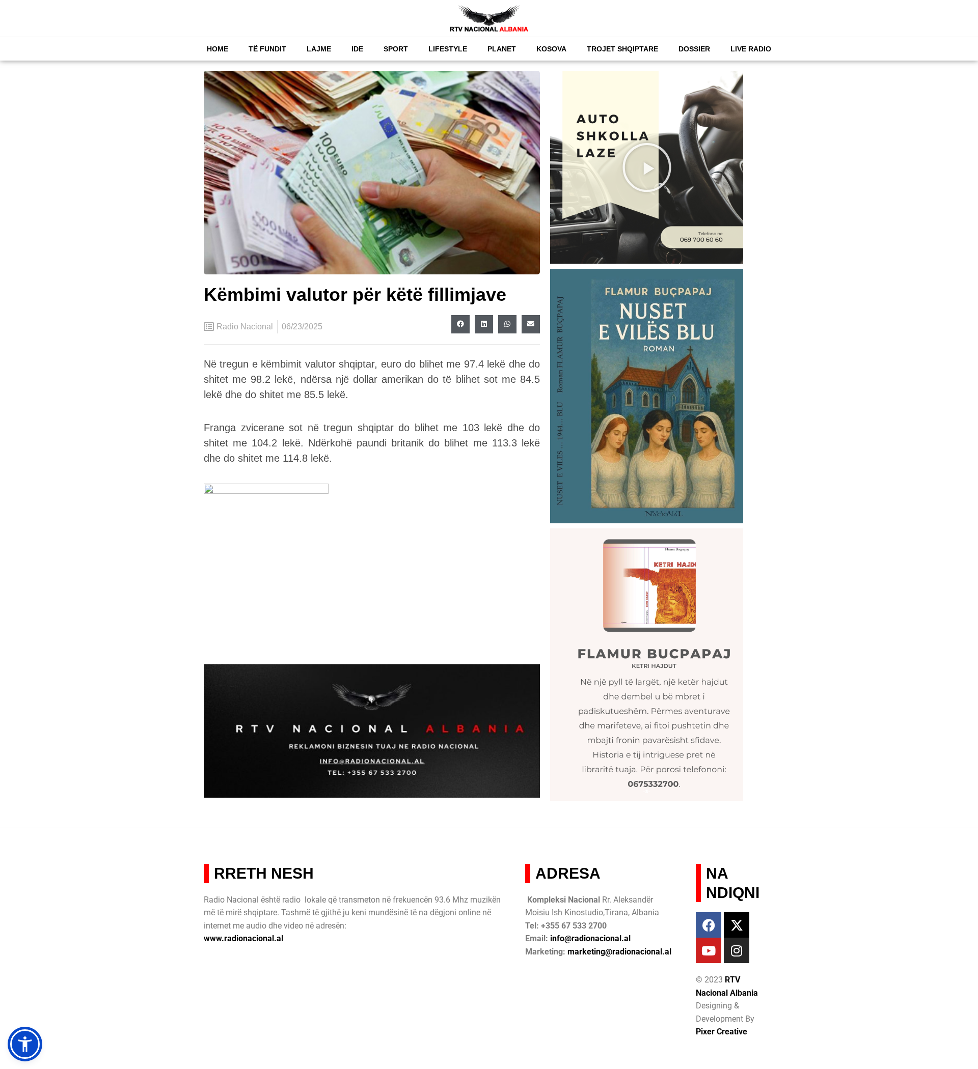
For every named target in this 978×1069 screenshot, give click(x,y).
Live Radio (750, 49)
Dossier (694, 49)
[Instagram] (736, 950)
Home (217, 49)
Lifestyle (447, 49)
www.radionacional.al (243, 938)
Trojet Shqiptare (622, 49)
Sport (396, 49)
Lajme (319, 49)
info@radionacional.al (590, 938)
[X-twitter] (736, 925)
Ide (357, 49)
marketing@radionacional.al (619, 952)
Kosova (551, 49)
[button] (460, 324)
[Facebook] (708, 925)
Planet (501, 49)
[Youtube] (708, 950)
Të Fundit (267, 49)
